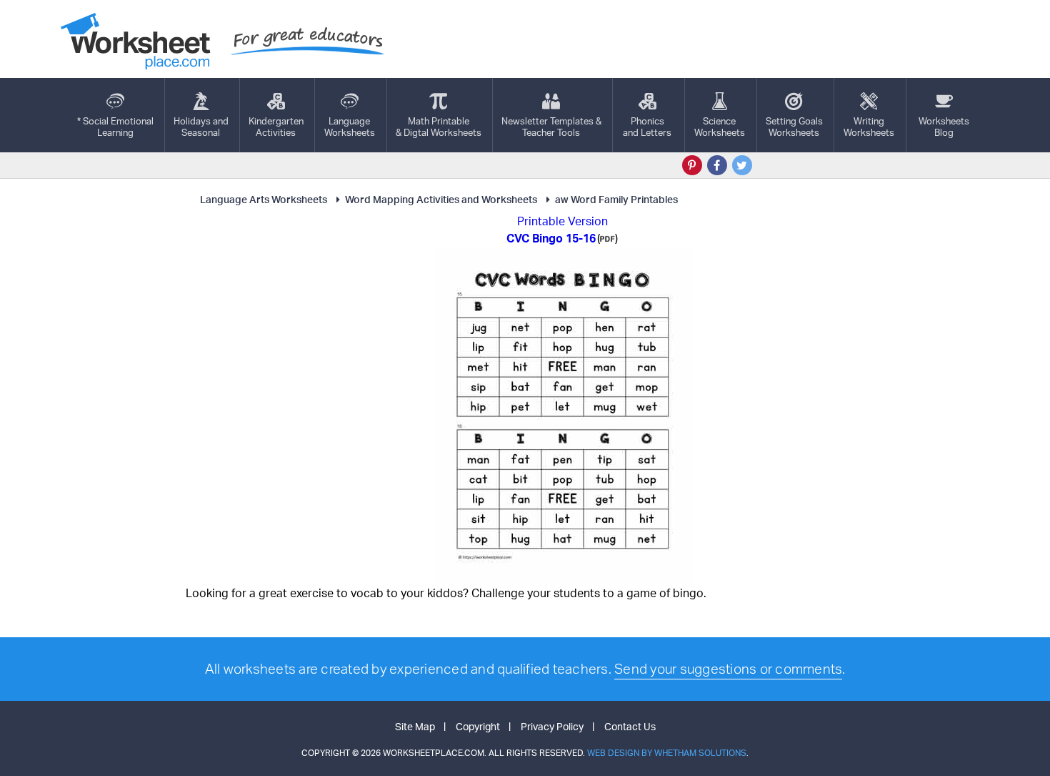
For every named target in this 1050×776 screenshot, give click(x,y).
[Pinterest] (692, 165)
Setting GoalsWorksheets (794, 126)
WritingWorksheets (869, 126)
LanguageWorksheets (349, 126)
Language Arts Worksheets (263, 199)
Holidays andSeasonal (201, 126)
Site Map (415, 726)
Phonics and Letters (647, 126)
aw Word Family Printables (616, 199)
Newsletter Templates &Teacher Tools (551, 126)
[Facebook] (717, 165)
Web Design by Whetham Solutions (666, 752)
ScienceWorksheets (719, 126)
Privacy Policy (552, 726)
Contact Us (630, 726)
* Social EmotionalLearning (115, 126)
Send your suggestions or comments (728, 668)
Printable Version (562, 221)
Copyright (478, 726)
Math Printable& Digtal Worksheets (438, 126)
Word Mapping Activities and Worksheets (441, 199)
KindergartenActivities (276, 126)
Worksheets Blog (944, 126)
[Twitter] (742, 165)
